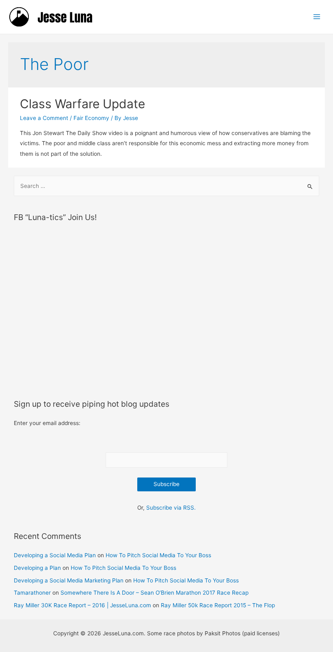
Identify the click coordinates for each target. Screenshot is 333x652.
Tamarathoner (32, 592)
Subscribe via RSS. (171, 507)
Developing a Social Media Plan (55, 555)
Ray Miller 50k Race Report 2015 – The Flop (218, 605)
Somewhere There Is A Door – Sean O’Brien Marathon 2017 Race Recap (155, 592)
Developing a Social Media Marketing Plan (68, 580)
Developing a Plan (37, 568)
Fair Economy (91, 118)
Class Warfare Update (82, 103)
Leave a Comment (44, 118)
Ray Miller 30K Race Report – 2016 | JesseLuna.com (82, 605)
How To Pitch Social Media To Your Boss (158, 555)
